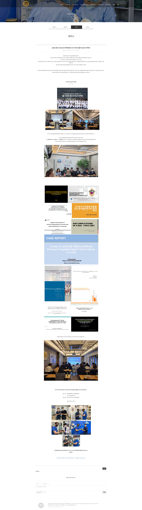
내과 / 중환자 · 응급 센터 (84, 4)
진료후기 (87, 27)
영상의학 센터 (93, 4)
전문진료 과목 (67, 4)
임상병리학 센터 (101, 4)
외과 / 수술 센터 (75, 4)
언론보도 (65, 27)
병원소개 (61, 4)
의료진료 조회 (107, 4)
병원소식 (54, 27)
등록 (104, 492)
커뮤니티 (114, 4)
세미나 (76, 27)
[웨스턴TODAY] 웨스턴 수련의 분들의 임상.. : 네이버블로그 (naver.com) (71, 458)
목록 (104, 468)
